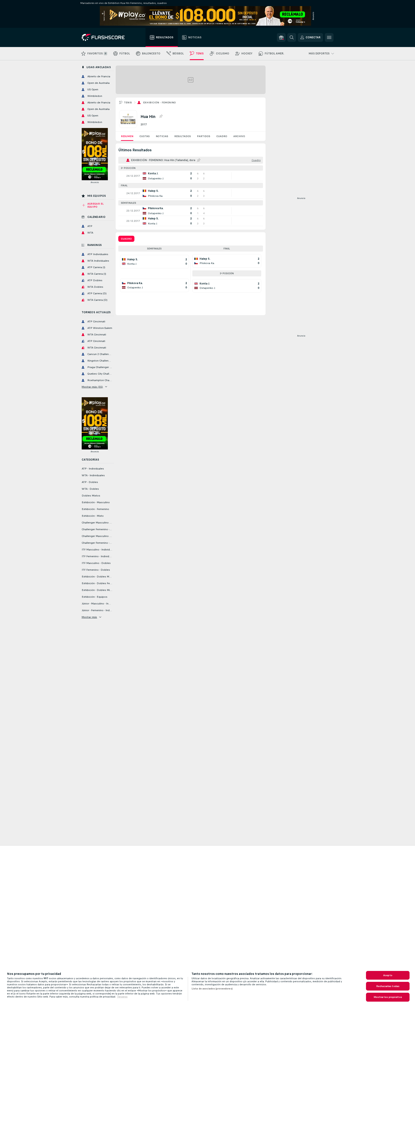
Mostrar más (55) (92, 386)
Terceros (122, 996)
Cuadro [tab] (126, 238)
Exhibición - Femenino (159, 102)
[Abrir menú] (329, 37)
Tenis (128, 102)
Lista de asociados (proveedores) (212, 988)
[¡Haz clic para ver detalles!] (190, 176)
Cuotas (144, 136)
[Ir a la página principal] (106, 37)
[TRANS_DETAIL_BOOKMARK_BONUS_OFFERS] (281, 37)
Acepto (387, 975)
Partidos (203, 136)
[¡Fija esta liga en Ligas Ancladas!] (160, 116)
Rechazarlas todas (387, 986)
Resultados (182, 136)
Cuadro (221, 136)
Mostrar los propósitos (388, 997)
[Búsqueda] (291, 37)
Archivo (239, 136)
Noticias (162, 136)
